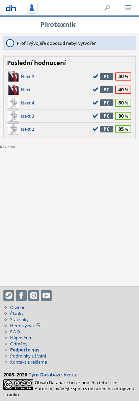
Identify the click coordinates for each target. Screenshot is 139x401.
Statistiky (19, 319)
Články (17, 313)
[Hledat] (107, 8)
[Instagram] (33, 295)
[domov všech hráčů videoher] (11, 8)
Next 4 (27, 103)
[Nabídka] (128, 8)
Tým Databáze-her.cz (53, 374)
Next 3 (27, 116)
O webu (18, 307)
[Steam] (8, 295)
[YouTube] (46, 295)
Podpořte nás (24, 350)
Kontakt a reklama (28, 362)
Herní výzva (22, 325)
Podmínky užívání (28, 356)
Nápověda (20, 338)
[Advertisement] (69, 213)
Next (26, 90)
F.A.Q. (15, 332)
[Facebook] (21, 295)
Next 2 (27, 76)
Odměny (19, 344)
